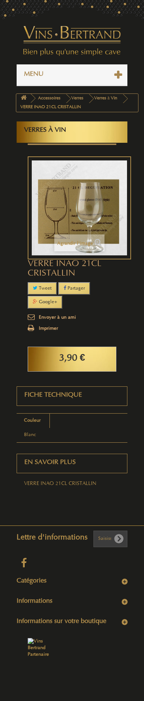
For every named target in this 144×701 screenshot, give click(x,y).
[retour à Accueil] (24, 98)
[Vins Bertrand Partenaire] (39, 648)
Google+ (47, 302)
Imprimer (48, 328)
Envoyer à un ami (57, 317)
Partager (75, 288)
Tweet (44, 288)
